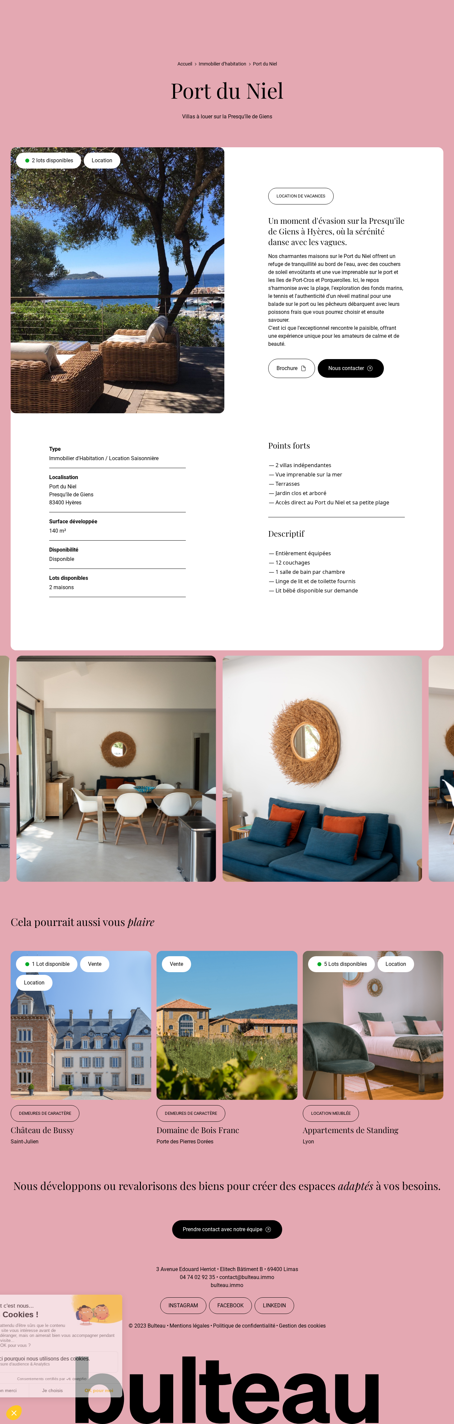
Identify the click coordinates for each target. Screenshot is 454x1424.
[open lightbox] (221, 769)
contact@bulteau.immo (246, 1277)
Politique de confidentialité (244, 1326)
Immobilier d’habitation (222, 63)
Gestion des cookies (302, 1326)
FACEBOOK (230, 1305)
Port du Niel (265, 63)
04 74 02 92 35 (197, 1277)
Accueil (184, 63)
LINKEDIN (274, 1305)
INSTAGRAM (183, 1305)
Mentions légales (189, 1326)
